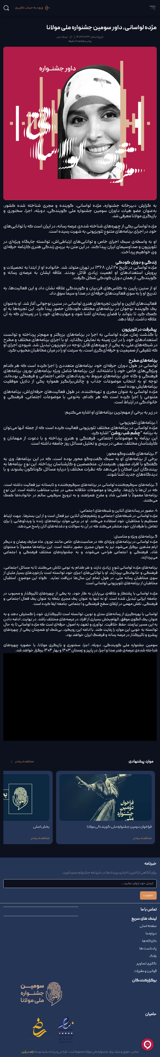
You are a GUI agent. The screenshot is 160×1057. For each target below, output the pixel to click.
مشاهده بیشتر (24, 761)
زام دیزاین (27, 1052)
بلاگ (153, 956)
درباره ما (151, 933)
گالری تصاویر (146, 963)
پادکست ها (148, 948)
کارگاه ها (149, 941)
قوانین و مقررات (145, 971)
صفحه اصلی (148, 926)
